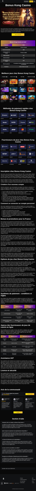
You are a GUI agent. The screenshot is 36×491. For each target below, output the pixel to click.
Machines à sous (30, 76)
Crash (22, 76)
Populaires (4, 76)
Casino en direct (13, 76)
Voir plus (18, 412)
